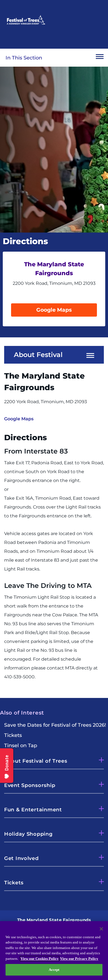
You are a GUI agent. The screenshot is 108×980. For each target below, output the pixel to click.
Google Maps (54, 310)
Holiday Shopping (28, 834)
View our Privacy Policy (79, 958)
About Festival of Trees (35, 761)
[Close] (101, 929)
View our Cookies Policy (39, 958)
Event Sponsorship (29, 785)
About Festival (38, 354)
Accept (54, 970)
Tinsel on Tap (20, 745)
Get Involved (21, 858)
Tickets (13, 735)
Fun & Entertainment (33, 810)
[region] (54, 950)
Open (100, 57)
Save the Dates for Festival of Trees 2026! (55, 725)
